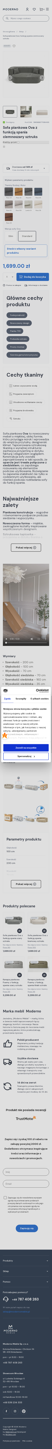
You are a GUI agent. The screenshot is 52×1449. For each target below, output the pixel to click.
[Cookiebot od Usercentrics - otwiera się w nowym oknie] (37, 691)
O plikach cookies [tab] (39, 698)
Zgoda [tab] (7, 698)
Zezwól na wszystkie (26, 748)
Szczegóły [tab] (21, 698)
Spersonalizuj (24, 756)
